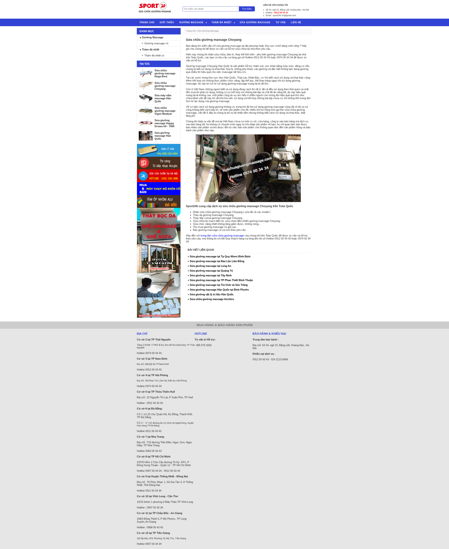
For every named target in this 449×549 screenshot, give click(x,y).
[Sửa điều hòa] (158, 296)
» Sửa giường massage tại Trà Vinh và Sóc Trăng (218, 284)
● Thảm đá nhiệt (149, 49)
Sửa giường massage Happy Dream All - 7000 (164, 123)
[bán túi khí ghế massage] (158, 316)
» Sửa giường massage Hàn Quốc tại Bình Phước (218, 289)
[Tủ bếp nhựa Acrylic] (158, 168)
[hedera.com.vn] (158, 155)
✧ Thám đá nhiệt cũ (152, 55)
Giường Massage (191, 22)
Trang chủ (146, 22)
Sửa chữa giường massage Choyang (165, 85)
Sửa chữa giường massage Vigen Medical (165, 110)
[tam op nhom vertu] (158, 206)
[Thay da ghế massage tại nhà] (158, 243)
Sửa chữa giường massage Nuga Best (165, 73)
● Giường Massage (151, 37)
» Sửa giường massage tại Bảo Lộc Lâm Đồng (216, 261)
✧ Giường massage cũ (154, 43)
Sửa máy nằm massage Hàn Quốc (163, 98)
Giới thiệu (167, 22)
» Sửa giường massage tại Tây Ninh (210, 275)
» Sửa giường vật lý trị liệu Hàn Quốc (210, 294)
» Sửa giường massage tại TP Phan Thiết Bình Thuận (220, 280)
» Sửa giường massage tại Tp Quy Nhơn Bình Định (219, 256)
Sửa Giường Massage (255, 22)
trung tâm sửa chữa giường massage (222, 235)
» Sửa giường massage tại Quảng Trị (210, 270)
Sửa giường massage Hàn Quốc (163, 135)
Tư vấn (281, 22)
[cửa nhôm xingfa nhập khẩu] (158, 272)
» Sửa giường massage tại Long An (209, 265)
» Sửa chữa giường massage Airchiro (211, 299)
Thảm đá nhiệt (222, 22)
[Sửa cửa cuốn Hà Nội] (158, 181)
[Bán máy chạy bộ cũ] (158, 194)
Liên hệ (296, 22)
